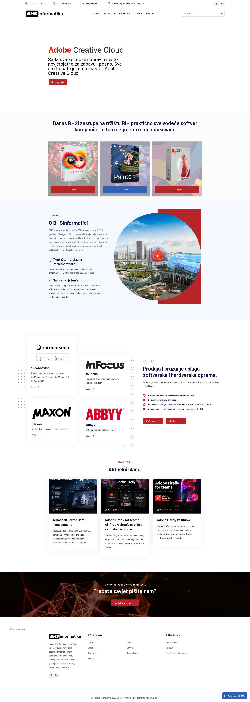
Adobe (91, 642)
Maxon (37, 424)
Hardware (123, 13)
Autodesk (92, 653)
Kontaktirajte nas (122, 603)
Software (108, 13)
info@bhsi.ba (91, 4)
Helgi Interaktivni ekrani (176, 653)
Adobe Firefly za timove (174, 520)
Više (33, 387)
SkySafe (131, 648)
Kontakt (150, 13)
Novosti (138, 13)
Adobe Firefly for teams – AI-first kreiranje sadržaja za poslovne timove (123, 524)
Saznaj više (58, 82)
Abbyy (90, 425)
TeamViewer (132, 653)
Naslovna (95, 13)
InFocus (92, 374)
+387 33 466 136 (64, 4)
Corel (90, 648)
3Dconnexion (40, 368)
